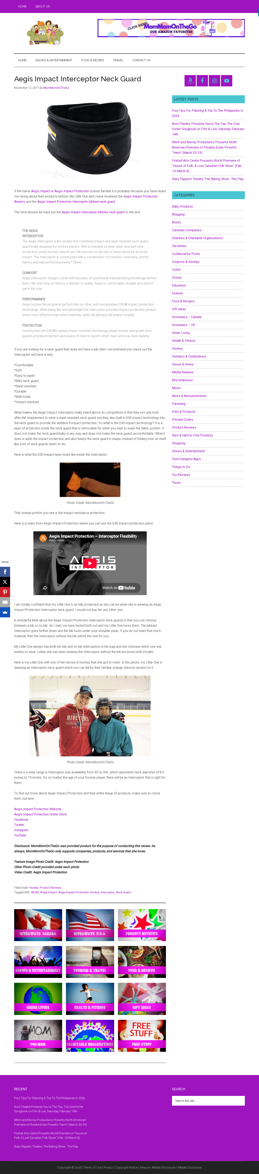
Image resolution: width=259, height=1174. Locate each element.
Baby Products (182, 206)
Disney (177, 277)
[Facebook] (5, 572)
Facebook (21, 820)
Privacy (108, 1167)
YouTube (20, 835)
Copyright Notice (126, 1167)
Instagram (21, 830)
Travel (176, 483)
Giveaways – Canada (186, 317)
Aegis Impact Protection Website (37, 809)
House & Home (182, 364)
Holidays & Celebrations (189, 356)
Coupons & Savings (186, 262)
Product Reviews (50, 887)
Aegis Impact (48, 892)
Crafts (176, 270)
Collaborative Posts (186, 254)
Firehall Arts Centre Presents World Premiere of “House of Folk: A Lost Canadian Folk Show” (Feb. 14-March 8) (207, 166)
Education (179, 285)
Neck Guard (123, 892)
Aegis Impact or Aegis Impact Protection (60, 191)
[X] (5, 582)
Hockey (34, 887)
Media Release (182, 372)
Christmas (179, 246)
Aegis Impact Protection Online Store (40, 814)
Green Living (181, 333)
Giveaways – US (183, 325)
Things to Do (181, 467)
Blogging (178, 214)
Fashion (177, 293)
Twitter (19, 825)
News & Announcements (189, 396)
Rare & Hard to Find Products (192, 435)
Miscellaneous (182, 380)
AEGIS (35, 892)
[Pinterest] (5, 592)
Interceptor (108, 892)
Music (176, 388)
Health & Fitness (183, 341)
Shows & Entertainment (188, 451)
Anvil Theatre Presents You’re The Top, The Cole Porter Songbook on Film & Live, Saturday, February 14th (208, 129)
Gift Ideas (179, 309)
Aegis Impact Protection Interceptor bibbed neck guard (76, 202)
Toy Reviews (181, 475)
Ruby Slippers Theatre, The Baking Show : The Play (208, 179)
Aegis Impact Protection (73, 892)
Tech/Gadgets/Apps (186, 459)
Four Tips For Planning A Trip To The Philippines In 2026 (49, 1098)
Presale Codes (182, 419)
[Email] (5, 602)
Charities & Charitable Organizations (197, 238)
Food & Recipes (183, 301)
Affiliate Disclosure (190, 1167)
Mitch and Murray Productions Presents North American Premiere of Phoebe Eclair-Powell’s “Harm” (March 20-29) (204, 147)
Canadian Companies (187, 230)
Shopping (178, 443)
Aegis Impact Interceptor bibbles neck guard (93, 212)
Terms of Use (92, 1167)
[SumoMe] (5, 612)
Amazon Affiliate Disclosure (157, 1167)
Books (176, 222)
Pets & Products (183, 412)
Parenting (179, 404)
